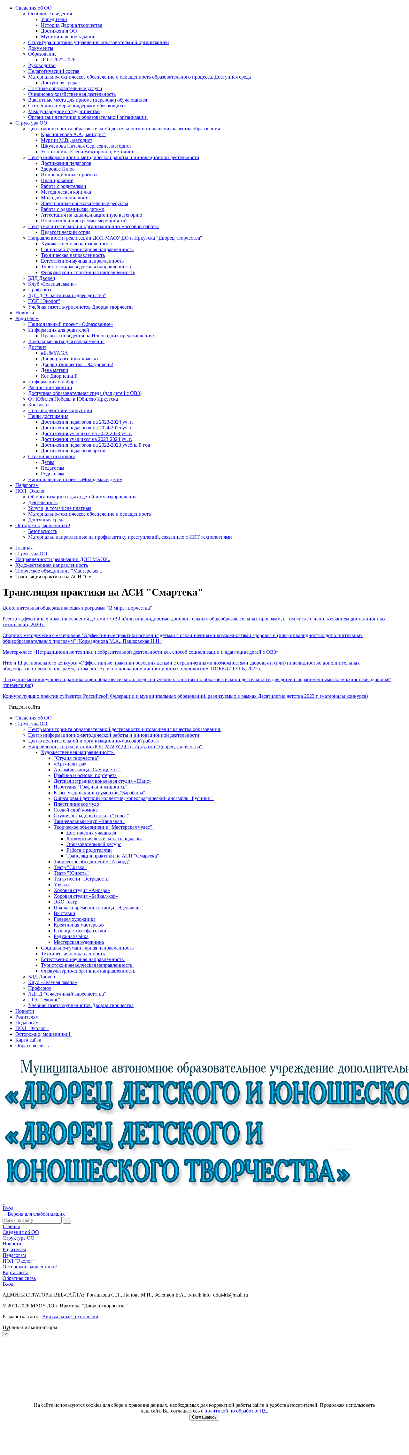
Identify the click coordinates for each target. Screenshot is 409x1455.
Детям (47, 462)
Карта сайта (15, 1272)
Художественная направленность (77, 243)
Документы (40, 48)
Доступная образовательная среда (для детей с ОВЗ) (85, 393)
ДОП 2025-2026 (58, 59)
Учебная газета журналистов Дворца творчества (81, 307)
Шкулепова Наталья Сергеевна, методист (86, 146)
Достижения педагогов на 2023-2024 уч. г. (87, 422)
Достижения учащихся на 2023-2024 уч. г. (86, 439)
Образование (42, 54)
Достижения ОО (59, 31)
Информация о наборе (52, 381)
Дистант (37, 347)
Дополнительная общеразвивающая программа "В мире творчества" (77, 608)
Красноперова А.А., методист (73, 134)
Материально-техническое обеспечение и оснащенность (89, 514)
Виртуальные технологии (70, 1316)
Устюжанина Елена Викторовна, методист (87, 151)
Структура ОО (31, 123)
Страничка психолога (51, 456)
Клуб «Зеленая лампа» (52, 284)
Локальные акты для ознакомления (66, 341)
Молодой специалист (64, 197)
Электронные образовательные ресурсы (84, 203)
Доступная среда (59, 82)
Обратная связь (19, 1278)
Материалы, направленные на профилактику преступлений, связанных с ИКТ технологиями (130, 537)
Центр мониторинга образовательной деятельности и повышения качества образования (124, 128)
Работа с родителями (63, 186)
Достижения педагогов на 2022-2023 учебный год (95, 445)
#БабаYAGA (54, 353)
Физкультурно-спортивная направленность (88, 272)
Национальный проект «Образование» (70, 324)
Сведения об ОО (33, 8)
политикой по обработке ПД (235, 1410)
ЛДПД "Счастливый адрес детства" (67, 295)
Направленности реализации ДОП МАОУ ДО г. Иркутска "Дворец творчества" (115, 238)
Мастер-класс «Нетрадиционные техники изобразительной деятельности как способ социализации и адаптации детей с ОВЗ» (141, 652)
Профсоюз (39, 289)
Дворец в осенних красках (70, 358)
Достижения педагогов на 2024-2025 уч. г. (87, 427)
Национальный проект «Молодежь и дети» (75, 479)
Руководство (42, 65)
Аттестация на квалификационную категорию (91, 215)
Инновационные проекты (69, 174)
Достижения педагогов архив (73, 450)
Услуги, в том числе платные (59, 508)
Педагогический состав (54, 71)
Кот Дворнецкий (59, 376)
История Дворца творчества (71, 25)
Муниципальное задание (68, 36)
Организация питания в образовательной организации (88, 117)
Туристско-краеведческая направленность (86, 266)
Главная (11, 1226)
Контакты (39, 404)
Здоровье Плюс (57, 169)
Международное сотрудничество (64, 111)
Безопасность (42, 531)
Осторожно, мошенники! (42, 525)
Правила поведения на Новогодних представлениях (98, 335)
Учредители (54, 19)
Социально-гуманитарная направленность (87, 249)
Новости (24, 312)
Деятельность (43, 502)
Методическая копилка (66, 192)
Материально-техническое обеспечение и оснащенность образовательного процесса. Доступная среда (139, 77)
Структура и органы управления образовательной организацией (98, 42)
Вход (8, 1208)
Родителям (27, 318)
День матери (54, 370)
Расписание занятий (50, 387)
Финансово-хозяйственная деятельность (72, 94)
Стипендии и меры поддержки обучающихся (77, 105)
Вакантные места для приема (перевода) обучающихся (87, 100)
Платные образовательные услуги (65, 88)
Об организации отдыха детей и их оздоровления (82, 496)
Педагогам (52, 468)
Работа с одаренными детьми (72, 209)
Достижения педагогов (66, 163)
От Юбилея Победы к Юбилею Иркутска (73, 399)
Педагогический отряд (65, 232)
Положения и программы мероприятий (84, 220)
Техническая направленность (73, 255)
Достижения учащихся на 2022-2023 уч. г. (86, 433)
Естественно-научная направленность (82, 261)
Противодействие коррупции (60, 410)
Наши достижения (48, 416)
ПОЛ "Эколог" (44, 301)
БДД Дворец (41, 278)
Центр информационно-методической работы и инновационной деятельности (113, 157)
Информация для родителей (58, 330)
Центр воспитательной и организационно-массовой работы (93, 226)
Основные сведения (50, 13)
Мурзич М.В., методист (66, 140)
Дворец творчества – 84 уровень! (77, 364)
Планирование (57, 180)
